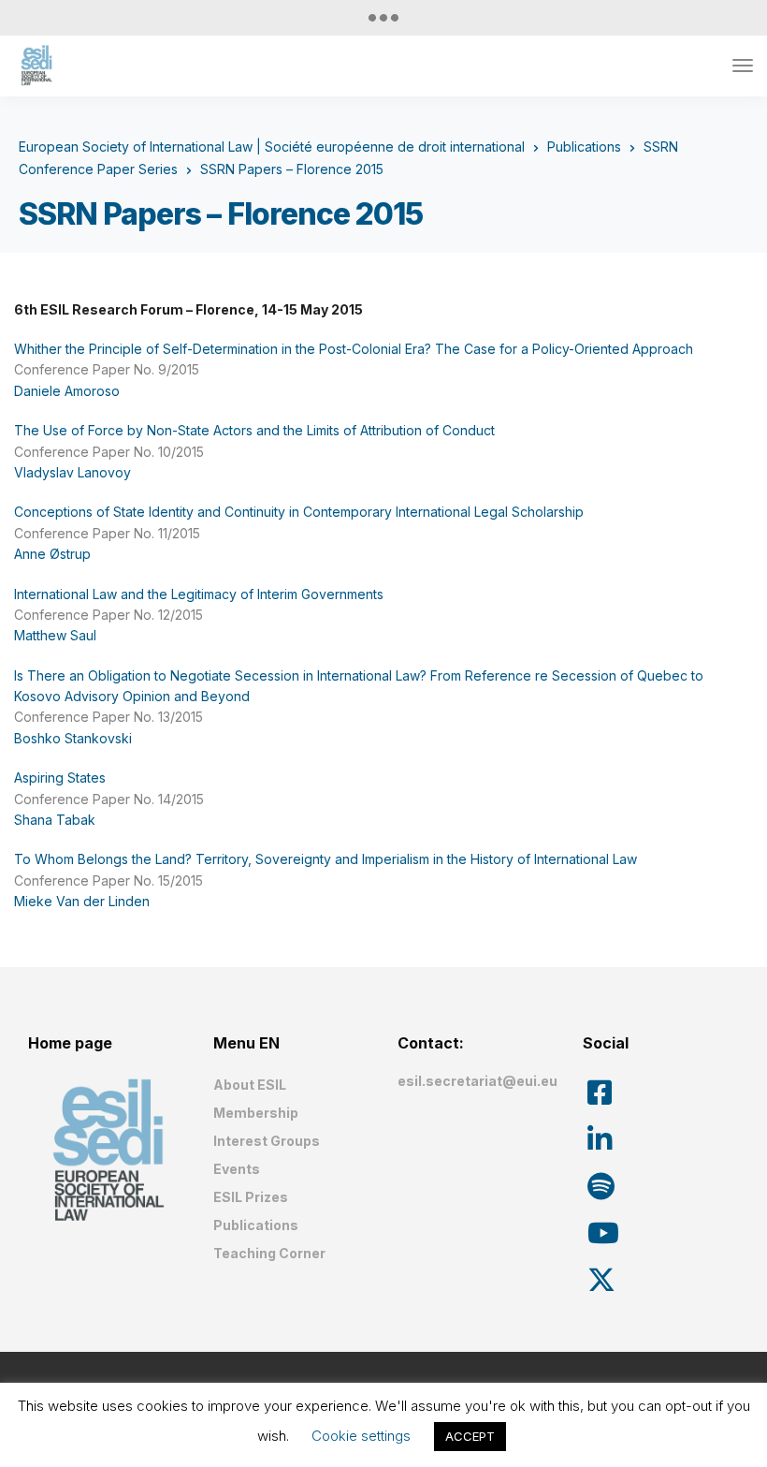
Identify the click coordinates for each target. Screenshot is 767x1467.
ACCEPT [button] (470, 1436)
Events (236, 1169)
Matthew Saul (55, 635)
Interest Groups (266, 1141)
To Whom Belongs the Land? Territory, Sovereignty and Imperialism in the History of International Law (325, 859)
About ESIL (249, 1085)
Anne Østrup (52, 554)
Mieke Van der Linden (82, 901)
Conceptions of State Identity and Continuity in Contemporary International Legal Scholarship (299, 512)
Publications (255, 1225)
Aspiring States (60, 777)
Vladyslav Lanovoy (72, 472)
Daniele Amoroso (67, 391)
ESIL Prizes (250, 1197)
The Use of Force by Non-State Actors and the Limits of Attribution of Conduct (254, 430)
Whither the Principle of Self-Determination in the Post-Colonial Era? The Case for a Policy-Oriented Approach (353, 349)
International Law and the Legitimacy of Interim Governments (199, 594)
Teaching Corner (269, 1253)
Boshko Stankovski (73, 738)
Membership (255, 1113)
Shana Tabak (54, 820)
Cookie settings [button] (361, 1436)
